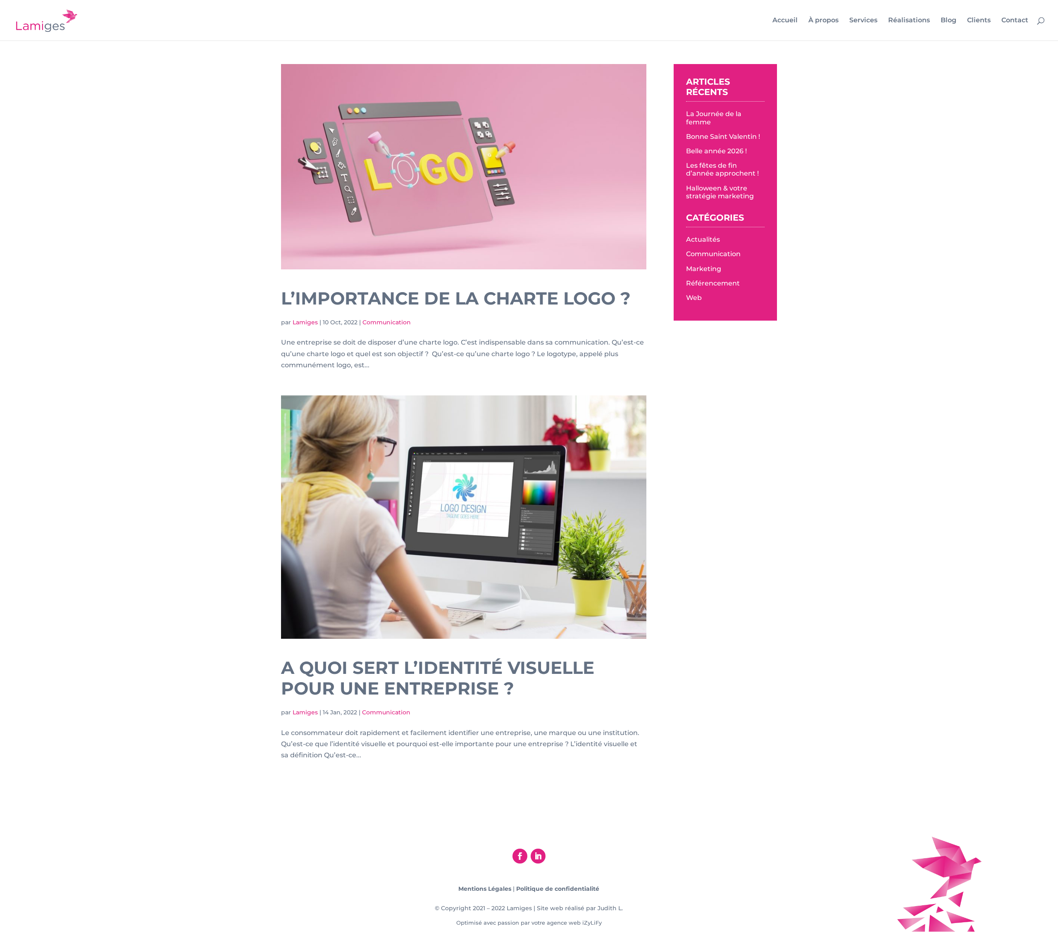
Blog (948, 20)
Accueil (785, 20)
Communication (386, 322)
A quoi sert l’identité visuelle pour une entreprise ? (437, 678)
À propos (823, 20)
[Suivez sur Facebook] (519, 856)
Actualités (703, 239)
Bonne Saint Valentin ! (723, 136)
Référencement (713, 283)
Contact (1014, 20)
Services (863, 20)
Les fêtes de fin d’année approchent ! (722, 169)
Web (694, 298)
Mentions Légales (484, 888)
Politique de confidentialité (557, 888)
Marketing (703, 269)
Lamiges (305, 322)
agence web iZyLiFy (574, 922)
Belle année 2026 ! (716, 151)
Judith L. (610, 908)
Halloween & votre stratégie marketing (720, 192)
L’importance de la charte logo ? (456, 298)
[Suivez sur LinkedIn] (538, 856)
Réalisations (909, 20)
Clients (979, 20)
